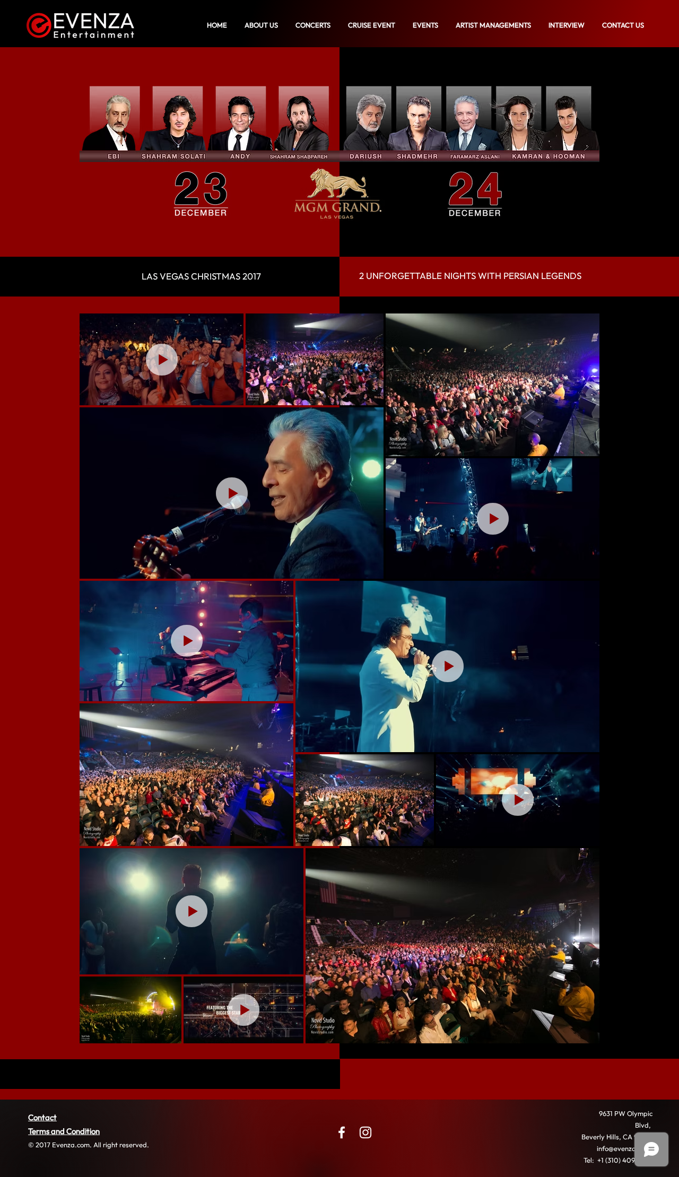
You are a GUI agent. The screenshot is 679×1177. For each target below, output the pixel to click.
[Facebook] (342, 1132)
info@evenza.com (624, 1148)
